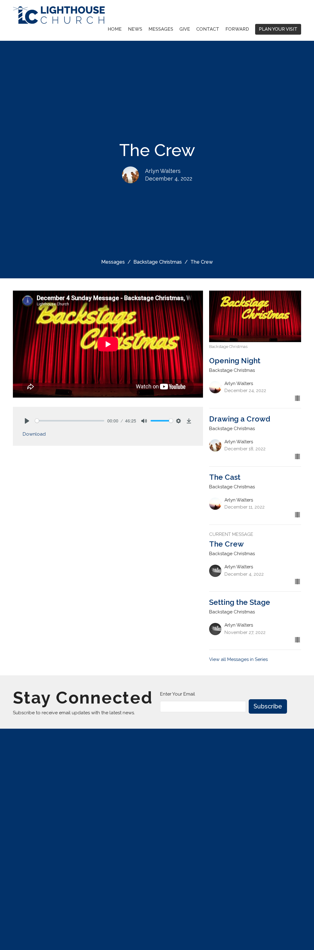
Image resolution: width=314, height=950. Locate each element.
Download (34, 434)
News (135, 29)
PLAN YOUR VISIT (278, 29)
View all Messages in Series (238, 659)
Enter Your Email (177, 694)
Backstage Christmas (157, 262)
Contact (207, 29)
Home (115, 29)
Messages (160, 29)
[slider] (69, 421)
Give (184, 29)
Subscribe (268, 706)
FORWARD (237, 29)
